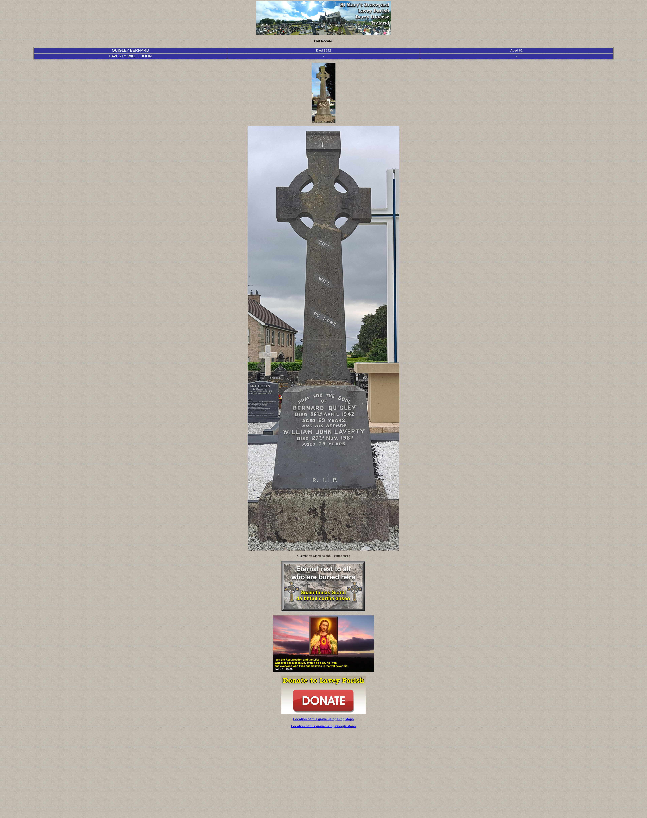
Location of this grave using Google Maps (323, 726)
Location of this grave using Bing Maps (323, 719)
